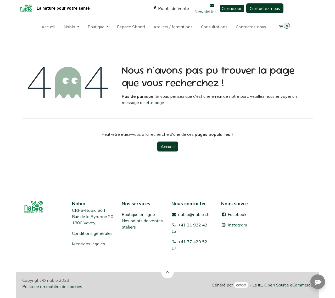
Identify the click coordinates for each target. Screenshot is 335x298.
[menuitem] (48, 27)
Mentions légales (88, 243)
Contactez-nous (265, 8)
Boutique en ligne (138, 214)
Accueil (168, 146)
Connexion (232, 8)
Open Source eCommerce (288, 285)
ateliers (129, 227)
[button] (167, 272)
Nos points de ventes (142, 220)
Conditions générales (92, 233)
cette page (153, 102)
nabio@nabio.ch (193, 214)
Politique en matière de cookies (52, 286)
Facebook (237, 214)
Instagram (237, 224)
